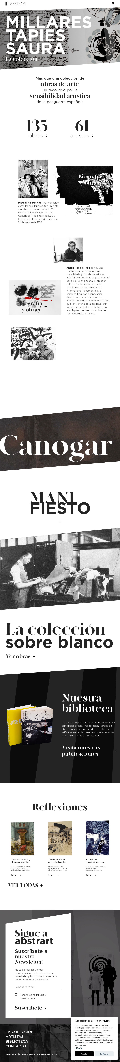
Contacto (16, 1046)
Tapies (36, 36)
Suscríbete (28, 1008)
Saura (36, 49)
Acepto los (33, 996)
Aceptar (84, 1054)
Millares (49, 23)
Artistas (14, 1037)
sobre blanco (60, 636)
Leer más (78, 1047)
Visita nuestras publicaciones (81, 751)
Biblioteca (17, 1041)
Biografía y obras (89, 180)
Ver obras (18, 656)
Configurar (104, 1054)
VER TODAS (23, 885)
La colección (22, 59)
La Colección (20, 1032)
